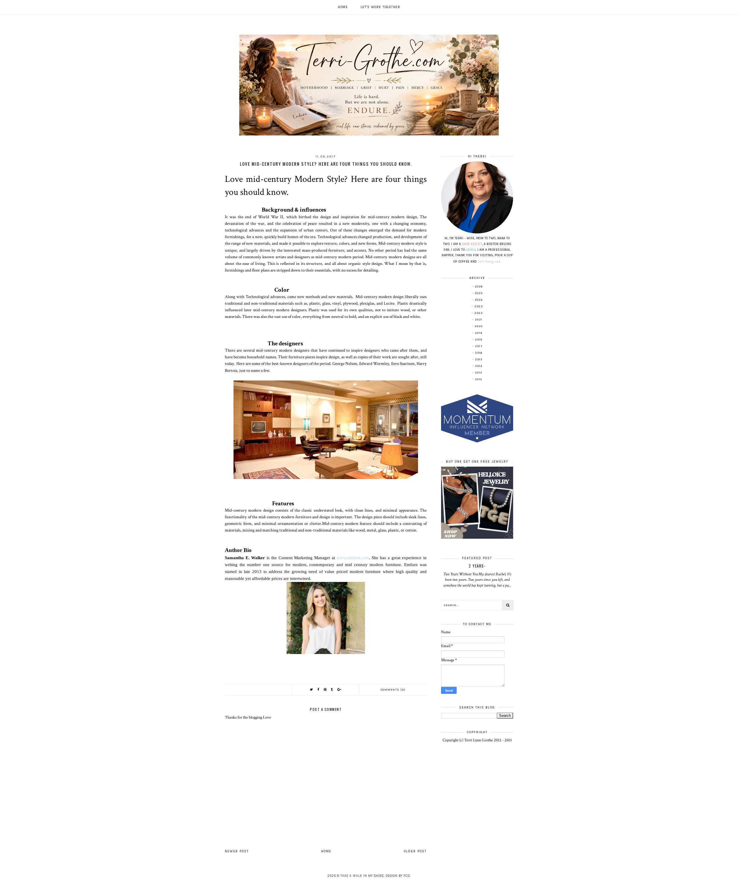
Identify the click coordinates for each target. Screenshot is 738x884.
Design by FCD (398, 876)
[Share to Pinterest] (325, 689)
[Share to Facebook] (318, 689)
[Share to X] (311, 689)
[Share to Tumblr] (332, 689)
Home (343, 7)
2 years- (477, 566)
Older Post (415, 851)
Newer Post (237, 851)
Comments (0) (393, 689)
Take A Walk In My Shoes (362, 876)
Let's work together (380, 7)
